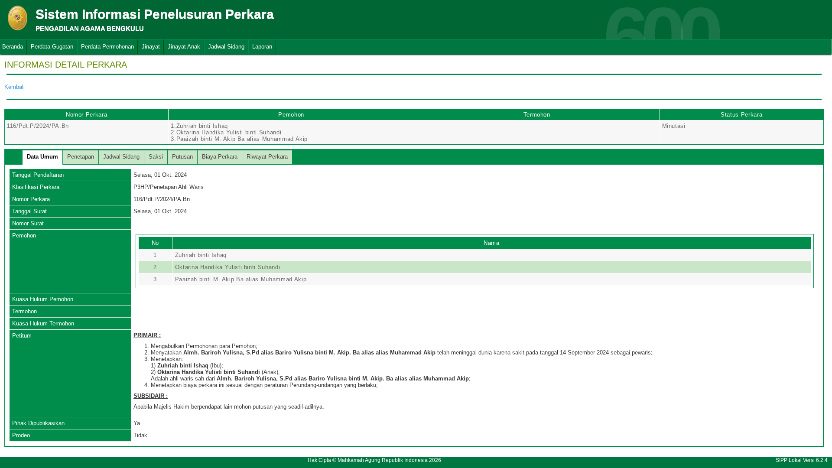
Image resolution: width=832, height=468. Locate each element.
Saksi (156, 156)
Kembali (14, 87)
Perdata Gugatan (52, 46)
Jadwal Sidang (226, 46)
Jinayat (151, 46)
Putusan (182, 156)
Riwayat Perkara (267, 156)
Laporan (262, 46)
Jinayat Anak (184, 46)
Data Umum (42, 156)
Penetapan (80, 156)
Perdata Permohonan (107, 46)
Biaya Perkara (219, 156)
